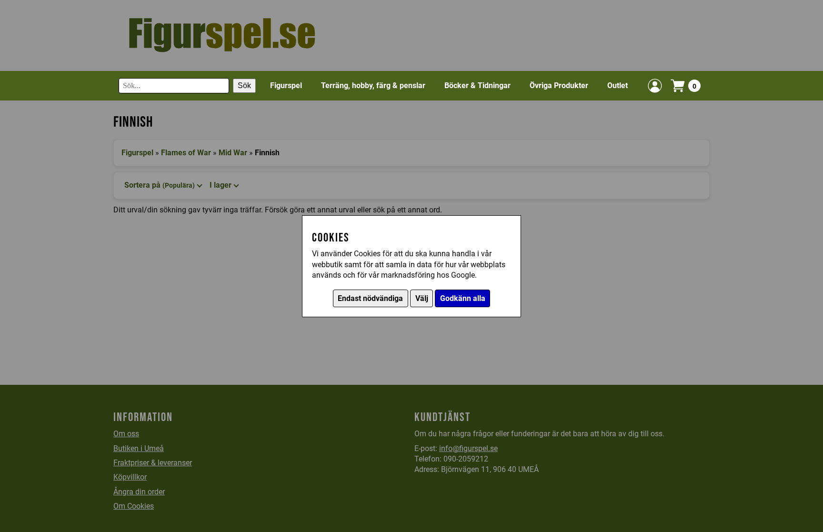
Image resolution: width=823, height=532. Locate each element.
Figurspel (286, 85)
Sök (244, 85)
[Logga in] (654, 85)
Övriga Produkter (559, 85)
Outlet (617, 85)
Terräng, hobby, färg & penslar (373, 85)
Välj (421, 298)
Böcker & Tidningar (477, 85)
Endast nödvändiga (370, 298)
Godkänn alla (462, 298)
